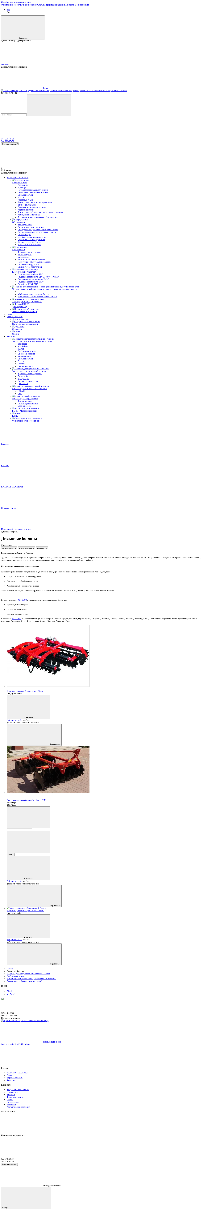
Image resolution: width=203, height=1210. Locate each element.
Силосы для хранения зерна (31, 227)
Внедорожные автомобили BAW (33, 279)
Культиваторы (24, 356)
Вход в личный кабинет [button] (18, 1089)
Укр (8, 9)
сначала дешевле (26, 548)
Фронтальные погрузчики (30, 252)
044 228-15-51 (7, 141)
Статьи (40, 5)
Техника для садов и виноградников (35, 202)
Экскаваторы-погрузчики (30, 267)
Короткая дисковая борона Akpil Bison (25, 691)
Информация (50, 5)
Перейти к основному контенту (16, 2)
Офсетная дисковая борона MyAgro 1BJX (26, 800)
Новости (17, 5)
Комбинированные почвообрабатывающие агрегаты (31, 978)
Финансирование (29, 5)
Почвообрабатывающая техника (33, 190)
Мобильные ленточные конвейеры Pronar (37, 296)
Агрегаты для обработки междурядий (24, 981)
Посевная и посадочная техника (33, 192)
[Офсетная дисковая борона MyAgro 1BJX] (104, 770)
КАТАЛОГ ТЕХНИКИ (17, 177)
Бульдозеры (23, 257)
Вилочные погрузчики (28, 264)
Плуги (21, 361)
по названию (42, 548)
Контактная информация (77, 5)
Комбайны (23, 185)
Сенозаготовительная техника (32, 207)
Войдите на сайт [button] (14, 720)
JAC (20, 393)
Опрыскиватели (25, 195)
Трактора (22, 187)
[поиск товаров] (49, 105)
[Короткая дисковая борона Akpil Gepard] (104, 908)
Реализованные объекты (29, 244)
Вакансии (60, 5)
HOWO (21, 391)
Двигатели (23, 383)
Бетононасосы (24, 406)
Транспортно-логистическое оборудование (38, 217)
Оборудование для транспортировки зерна (38, 229)
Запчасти (11, 336)
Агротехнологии (15, 316)
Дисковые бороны (26, 354)
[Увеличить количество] (28, 842)
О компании (7, 5)
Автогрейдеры (24, 254)
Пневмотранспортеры (28, 403)
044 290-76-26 (7, 139)
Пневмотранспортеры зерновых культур (37, 232)
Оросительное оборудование (31, 239)
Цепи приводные (26, 366)
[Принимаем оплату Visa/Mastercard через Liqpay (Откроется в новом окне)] (24, 1020)
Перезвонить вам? (10, 144)
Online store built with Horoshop (15, 1044)
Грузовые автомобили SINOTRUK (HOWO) (38, 277)
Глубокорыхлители (27, 351)
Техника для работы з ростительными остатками (41, 212)
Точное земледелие (27, 205)
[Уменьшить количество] (28, 817)
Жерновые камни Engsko (29, 242)
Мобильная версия (52, 1042)
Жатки (21, 197)
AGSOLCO (22, 600)
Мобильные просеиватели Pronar (33, 294)
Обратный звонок (9, 1164)
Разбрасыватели (25, 200)
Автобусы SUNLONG (28, 284)
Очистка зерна (24, 234)
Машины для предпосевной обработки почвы (28, 973)
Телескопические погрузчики (31, 259)
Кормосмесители (26, 210)
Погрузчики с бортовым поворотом (34, 262)
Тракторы (22, 344)
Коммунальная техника (29, 215)
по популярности (9, 548)
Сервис (10, 314)
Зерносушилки (25, 224)
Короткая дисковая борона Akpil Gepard (25, 910)
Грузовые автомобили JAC (30, 274)
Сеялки (21, 364)
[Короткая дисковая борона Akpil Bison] (104, 656)
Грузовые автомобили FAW (31, 282)
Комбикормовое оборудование (32, 237)
